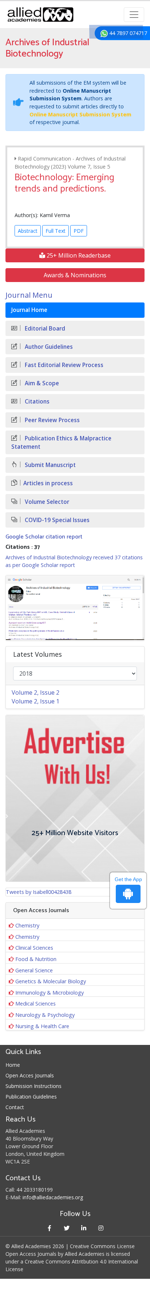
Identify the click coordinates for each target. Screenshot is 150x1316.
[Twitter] (66, 1228)
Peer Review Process (51, 420)
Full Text (56, 230)
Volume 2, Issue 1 (35, 701)
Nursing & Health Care (42, 1026)
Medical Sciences (35, 1003)
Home (12, 1064)
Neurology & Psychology (45, 1014)
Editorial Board (44, 328)
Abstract (28, 230)
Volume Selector (46, 502)
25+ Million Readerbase (78, 255)
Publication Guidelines (31, 1096)
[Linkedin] (83, 1228)
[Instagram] (100, 1228)
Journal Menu (28, 295)
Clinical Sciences (34, 947)
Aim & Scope (41, 383)
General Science (34, 970)
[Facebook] (49, 1228)
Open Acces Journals (29, 1075)
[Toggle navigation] (134, 14)
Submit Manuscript (49, 465)
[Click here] (75, 607)
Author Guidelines (48, 347)
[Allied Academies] (40, 14)
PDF (79, 230)
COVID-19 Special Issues (56, 520)
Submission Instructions (33, 1085)
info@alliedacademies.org (53, 1197)
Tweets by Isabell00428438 (38, 891)
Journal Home (29, 310)
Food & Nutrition (35, 959)
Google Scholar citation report (43, 537)
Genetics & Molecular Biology (50, 981)
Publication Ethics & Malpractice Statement (61, 443)
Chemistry (27, 925)
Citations (36, 401)
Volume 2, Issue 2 (35, 692)
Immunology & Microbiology (49, 992)
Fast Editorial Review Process (63, 365)
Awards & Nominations (75, 275)
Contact (14, 1107)
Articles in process (48, 483)
